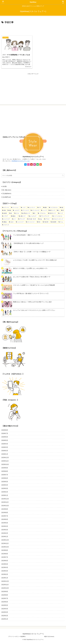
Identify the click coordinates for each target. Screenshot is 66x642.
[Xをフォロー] (25, 164)
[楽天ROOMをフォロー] (34, 164)
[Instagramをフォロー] (28, 164)
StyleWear (33, 2)
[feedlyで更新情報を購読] (37, 164)
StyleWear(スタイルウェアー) (33, 156)
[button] (62, 175)
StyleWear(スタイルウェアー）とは (20, 161)
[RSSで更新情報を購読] (40, 164)
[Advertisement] (33, 29)
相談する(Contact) (49, 636)
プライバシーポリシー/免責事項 (16, 636)
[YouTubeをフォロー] (31, 164)
